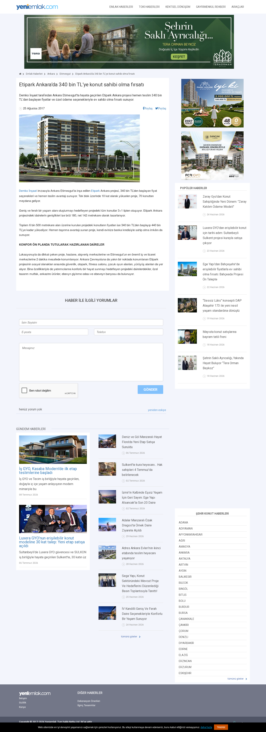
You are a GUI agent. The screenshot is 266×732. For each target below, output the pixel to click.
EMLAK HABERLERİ (121, 6)
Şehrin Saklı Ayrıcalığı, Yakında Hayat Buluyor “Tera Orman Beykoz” (223, 363)
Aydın (182, 570)
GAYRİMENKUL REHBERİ (211, 6)
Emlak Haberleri (34, 73)
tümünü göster (129, 636)
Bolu (182, 600)
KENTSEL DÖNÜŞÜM (178, 6)
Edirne (183, 649)
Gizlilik (22, 702)
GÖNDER (150, 389)
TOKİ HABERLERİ (149, 6)
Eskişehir (185, 673)
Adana (183, 522)
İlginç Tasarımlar (86, 705)
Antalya (184, 558)
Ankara (51, 73)
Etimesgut (65, 73)
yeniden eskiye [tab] (157, 410)
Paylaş (148, 108)
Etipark (95, 191)
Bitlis (183, 594)
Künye (22, 707)
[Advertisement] (212, 449)
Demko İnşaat (28, 191)
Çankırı (184, 624)
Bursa (183, 612)
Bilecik (183, 582)
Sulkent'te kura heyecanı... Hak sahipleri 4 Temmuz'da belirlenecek (142, 470)
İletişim (23, 698)
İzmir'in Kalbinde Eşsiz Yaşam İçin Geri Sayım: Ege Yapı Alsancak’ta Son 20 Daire (142, 497)
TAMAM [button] (221, 727)
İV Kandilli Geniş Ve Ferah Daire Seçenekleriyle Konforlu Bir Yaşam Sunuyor (142, 614)
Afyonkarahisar (191, 534)
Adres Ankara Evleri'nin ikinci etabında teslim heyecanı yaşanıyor (141, 553)
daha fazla (206, 727)
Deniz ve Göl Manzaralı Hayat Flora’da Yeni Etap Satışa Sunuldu (142, 442)
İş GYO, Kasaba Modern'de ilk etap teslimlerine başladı (48, 470)
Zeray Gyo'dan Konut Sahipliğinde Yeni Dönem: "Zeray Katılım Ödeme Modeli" (225, 202)
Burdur (184, 606)
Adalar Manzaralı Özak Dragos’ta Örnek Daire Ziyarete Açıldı (137, 525)
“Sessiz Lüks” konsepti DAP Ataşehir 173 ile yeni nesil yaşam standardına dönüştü (222, 305)
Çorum (183, 631)
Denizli (183, 637)
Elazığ (183, 655)
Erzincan (185, 661)
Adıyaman (186, 528)
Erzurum (185, 667)
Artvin (183, 564)
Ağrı (182, 540)
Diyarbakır (186, 643)
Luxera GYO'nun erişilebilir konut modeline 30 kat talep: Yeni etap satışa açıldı (52, 542)
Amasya (184, 546)
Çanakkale (186, 618)
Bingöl (183, 588)
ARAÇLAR (238, 6)
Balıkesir (185, 576)
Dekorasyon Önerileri (89, 701)
